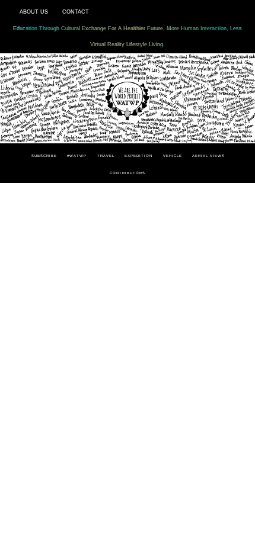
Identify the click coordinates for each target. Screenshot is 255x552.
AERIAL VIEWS (208, 156)
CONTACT (75, 12)
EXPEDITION (138, 156)
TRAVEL (105, 156)
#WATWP (77, 156)
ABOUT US (34, 12)
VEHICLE (172, 156)
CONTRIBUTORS (127, 173)
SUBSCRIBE (44, 156)
